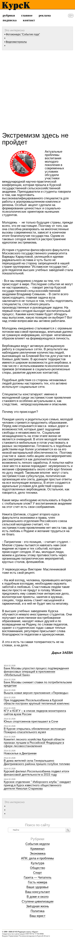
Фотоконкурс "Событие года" (23, 34)
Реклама (45, 15)
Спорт (37, 872)
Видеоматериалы (16, 41)
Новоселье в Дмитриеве (20, 753)
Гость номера (37, 882)
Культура (37, 863)
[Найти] (68, 830)
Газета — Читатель (37, 877)
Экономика (37, 853)
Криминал (37, 848)
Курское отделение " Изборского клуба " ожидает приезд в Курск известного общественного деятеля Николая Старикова (37, 785)
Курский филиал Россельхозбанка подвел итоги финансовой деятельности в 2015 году (36, 773)
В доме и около (38, 896)
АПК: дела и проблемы (37, 858)
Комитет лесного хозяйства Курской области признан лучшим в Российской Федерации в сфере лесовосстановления (34, 743)
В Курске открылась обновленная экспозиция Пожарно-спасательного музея (35, 730)
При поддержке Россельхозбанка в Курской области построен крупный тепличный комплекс (37, 701)
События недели (37, 844)
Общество (37, 868)
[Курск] (16, 6)
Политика (37, 911)
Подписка (10, 20)
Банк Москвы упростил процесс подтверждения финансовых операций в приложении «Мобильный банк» (36, 672)
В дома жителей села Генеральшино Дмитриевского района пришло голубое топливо (37, 762)
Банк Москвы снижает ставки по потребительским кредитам (38, 683)
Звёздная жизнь (37, 906)
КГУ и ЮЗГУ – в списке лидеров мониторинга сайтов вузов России (35, 712)
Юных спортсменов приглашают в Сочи (31, 721)
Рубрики (9, 15)
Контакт (29, 20)
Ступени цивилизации (37, 901)
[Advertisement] (37, 89)
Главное (26, 15)
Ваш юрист (37, 916)
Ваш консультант (37, 892)
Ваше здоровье (37, 887)
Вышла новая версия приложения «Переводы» (36, 692)
